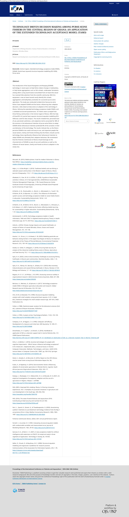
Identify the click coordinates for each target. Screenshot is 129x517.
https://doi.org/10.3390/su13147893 (27, 212)
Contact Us (42, 483)
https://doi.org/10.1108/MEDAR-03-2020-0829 (30, 414)
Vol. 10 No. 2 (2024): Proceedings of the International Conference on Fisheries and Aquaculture (51, 21)
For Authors (97, 71)
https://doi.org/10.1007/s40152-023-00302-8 (26, 261)
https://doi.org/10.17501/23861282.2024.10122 (30, 63)
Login (117, 3)
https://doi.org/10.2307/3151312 (44, 428)
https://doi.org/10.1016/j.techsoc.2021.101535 (27, 439)
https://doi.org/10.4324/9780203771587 (25, 311)
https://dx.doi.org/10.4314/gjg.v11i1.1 (46, 173)
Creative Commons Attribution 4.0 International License (75, 89)
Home (11, 15)
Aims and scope (99, 35)
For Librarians (98, 74)
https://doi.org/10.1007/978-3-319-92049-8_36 (27, 354)
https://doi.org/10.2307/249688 (22, 326)
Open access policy (100, 49)
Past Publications (41, 15)
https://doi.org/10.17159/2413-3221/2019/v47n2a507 (29, 372)
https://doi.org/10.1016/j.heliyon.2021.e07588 (27, 383)
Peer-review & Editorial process (104, 46)
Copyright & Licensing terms (103, 57)
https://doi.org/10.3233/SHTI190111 (46, 221)
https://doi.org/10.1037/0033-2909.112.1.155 (27, 317)
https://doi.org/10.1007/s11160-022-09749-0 (46, 270)
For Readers (97, 68)
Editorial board (98, 38)
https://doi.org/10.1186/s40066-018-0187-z (44, 252)
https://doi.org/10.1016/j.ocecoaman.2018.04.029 (28, 232)
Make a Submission (101, 24)
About (18, 15)
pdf (68, 40)
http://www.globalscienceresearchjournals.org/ (27, 290)
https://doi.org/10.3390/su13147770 (24, 200)
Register (111, 3)
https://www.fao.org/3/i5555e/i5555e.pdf (25, 403)
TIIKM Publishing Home (29, 483)
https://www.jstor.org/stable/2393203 (24, 279)
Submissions (29, 15)
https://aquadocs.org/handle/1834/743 (25, 394)
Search (115, 15)
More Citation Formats (72, 121)
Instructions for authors (101, 41)
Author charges (99, 44)
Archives (20, 21)
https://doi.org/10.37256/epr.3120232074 (41, 243)
